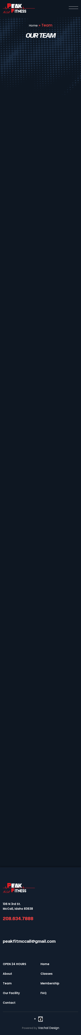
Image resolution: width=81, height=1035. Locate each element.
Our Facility (11, 993)
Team (7, 983)
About (7, 974)
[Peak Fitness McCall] (19, 8)
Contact (9, 1003)
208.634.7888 (18, 919)
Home (33, 25)
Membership (49, 983)
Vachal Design (48, 1028)
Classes (46, 974)
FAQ (43, 993)
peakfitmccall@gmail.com (29, 942)
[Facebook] (40, 1019)
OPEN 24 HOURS (14, 964)
